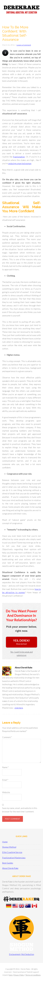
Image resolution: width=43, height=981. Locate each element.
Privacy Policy (18, 975)
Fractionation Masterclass (13, 857)
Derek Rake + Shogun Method (21, 10)
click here (19, 708)
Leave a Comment (24, 45)
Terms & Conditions (33, 975)
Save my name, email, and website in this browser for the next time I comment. (19, 810)
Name (5, 767)
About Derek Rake (10, 868)
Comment (7, 737)
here (11, 975)
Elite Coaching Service (12, 852)
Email (5, 780)
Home (5, 841)
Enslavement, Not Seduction (21, 954)
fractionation (19, 156)
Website (6, 792)
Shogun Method (9, 847)
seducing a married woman (19, 163)
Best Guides (7, 863)
